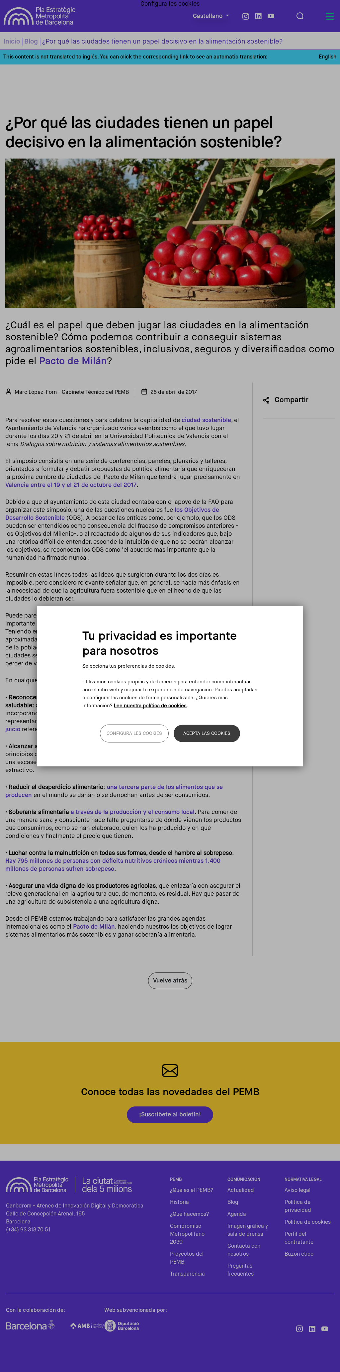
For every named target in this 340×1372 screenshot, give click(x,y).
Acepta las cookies (206, 733)
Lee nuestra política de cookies (150, 705)
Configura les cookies (134, 733)
